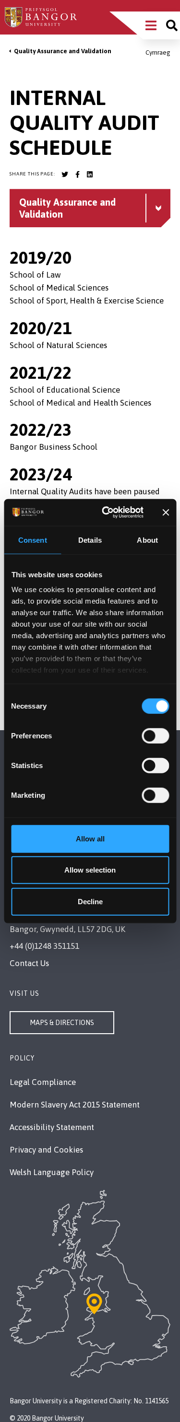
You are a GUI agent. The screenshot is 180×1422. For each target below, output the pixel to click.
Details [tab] (90, 540)
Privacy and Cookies (46, 1149)
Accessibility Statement (52, 1127)
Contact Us (29, 963)
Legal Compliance (43, 1082)
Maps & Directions (62, 1022)
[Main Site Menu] (151, 25)
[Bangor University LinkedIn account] (90, 174)
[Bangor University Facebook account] (77, 174)
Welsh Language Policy (52, 1172)
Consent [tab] (32, 540)
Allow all (90, 838)
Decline (90, 901)
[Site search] (172, 25)
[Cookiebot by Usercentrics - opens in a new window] (106, 512)
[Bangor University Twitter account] (65, 174)
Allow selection (90, 870)
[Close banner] (165, 512)
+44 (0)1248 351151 (44, 946)
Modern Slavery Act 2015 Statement (75, 1104)
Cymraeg (157, 52)
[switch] (155, 735)
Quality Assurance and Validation (62, 51)
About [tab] (147, 540)
